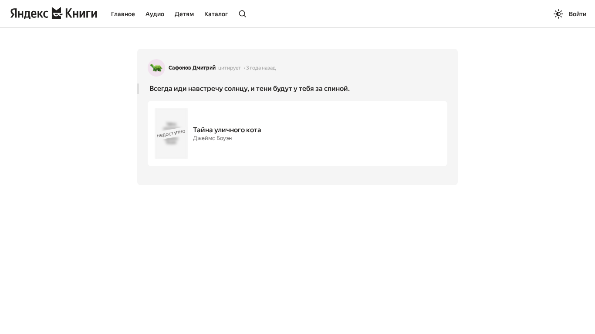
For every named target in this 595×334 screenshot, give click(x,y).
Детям (184, 13)
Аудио (154, 13)
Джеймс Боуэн (212, 138)
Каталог (216, 13)
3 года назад (261, 68)
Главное (123, 13)
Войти (577, 13)
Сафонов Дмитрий (192, 68)
